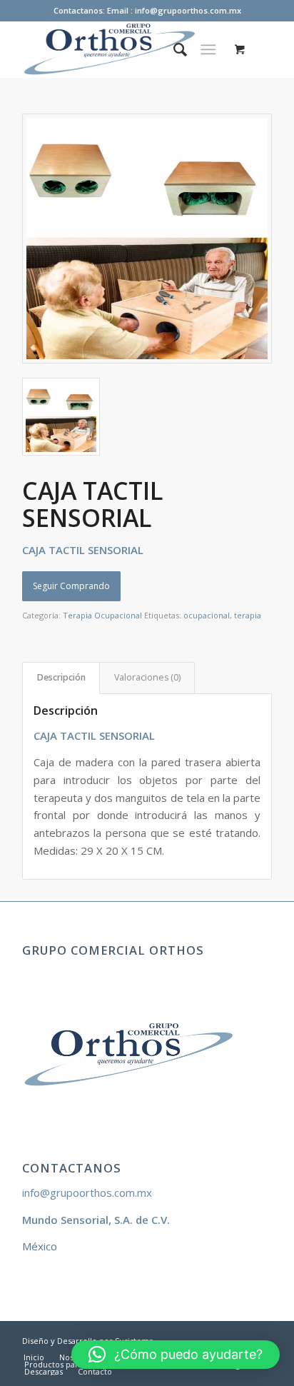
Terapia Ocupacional (102, 615)
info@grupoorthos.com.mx (87, 1192)
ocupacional (206, 615)
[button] (175, 1354)
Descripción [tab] (61, 677)
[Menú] (208, 49)
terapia (247, 615)
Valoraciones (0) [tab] (147, 677)
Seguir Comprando (71, 586)
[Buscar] (173, 49)
